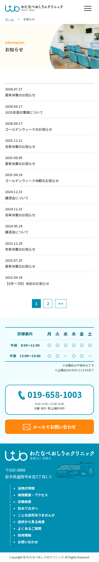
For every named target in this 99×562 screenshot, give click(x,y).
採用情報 (24, 535)
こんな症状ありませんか (36, 515)
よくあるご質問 (29, 528)
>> (60, 303)
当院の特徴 (26, 488)
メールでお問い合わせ (54, 427)
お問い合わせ (28, 541)
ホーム (9, 19)
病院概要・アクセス (33, 494)
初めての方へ (28, 508)
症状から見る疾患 (31, 521)
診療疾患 (24, 501)
